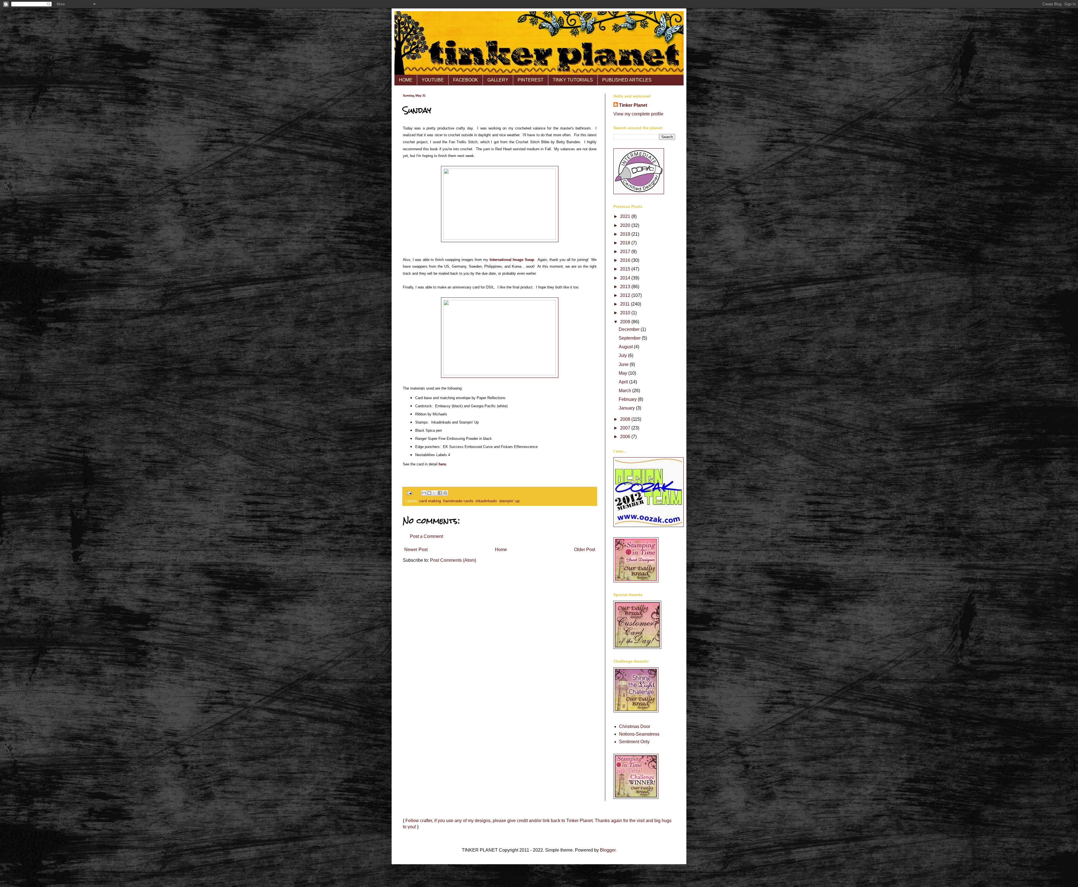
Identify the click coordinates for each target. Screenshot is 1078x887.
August (626, 346)
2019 (625, 234)
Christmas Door (634, 726)
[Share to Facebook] (440, 493)
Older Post (584, 549)
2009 (625, 321)
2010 (625, 312)
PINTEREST (530, 80)
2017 (625, 251)
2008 (625, 419)
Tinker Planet (633, 105)
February (628, 399)
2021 (625, 216)
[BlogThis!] (429, 493)
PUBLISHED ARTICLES (627, 80)
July (623, 355)
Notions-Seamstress (639, 734)
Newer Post (416, 549)
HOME (405, 80)
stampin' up (509, 501)
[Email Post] (409, 492)
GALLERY (497, 80)
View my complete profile (638, 114)
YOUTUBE (433, 80)
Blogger (607, 850)
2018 (625, 242)
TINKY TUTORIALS (573, 80)
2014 (625, 278)
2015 (625, 269)
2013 (625, 286)
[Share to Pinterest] (445, 493)
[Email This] (424, 493)
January (627, 408)
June (624, 364)
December (630, 329)
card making (430, 501)
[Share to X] (434, 493)
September (630, 338)
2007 (625, 428)
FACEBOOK (465, 80)
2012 (625, 295)
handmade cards (458, 501)
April (624, 381)
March (625, 390)
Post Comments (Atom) (453, 560)
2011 (625, 304)
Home (501, 549)
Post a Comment (426, 536)
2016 (625, 260)
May (623, 373)
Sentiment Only (634, 741)
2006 (625, 436)
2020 (625, 225)
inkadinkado (486, 501)
